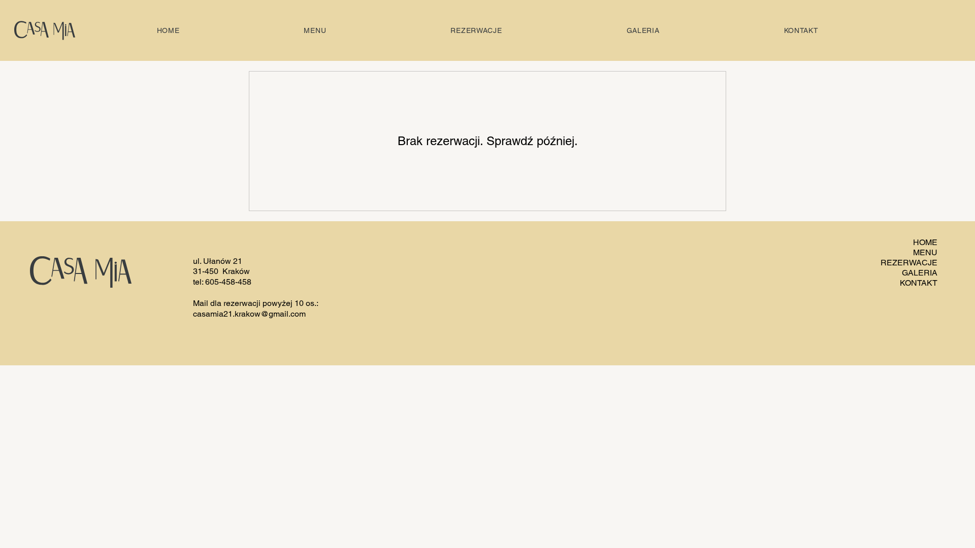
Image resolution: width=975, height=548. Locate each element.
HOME (925, 242)
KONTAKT (918, 283)
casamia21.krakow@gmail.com (249, 314)
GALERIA (919, 273)
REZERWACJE (909, 262)
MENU (925, 252)
